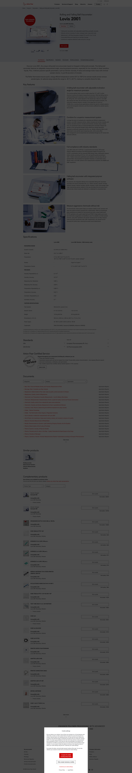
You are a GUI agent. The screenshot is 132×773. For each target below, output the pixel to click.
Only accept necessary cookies (66, 762)
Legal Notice (70, 770)
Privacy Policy (62, 770)
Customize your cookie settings (66, 766)
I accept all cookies (66, 755)
